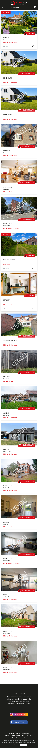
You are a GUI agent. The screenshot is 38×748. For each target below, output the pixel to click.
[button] (19, 714)
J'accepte (23, 745)
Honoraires (25, 734)
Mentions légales (14, 734)
